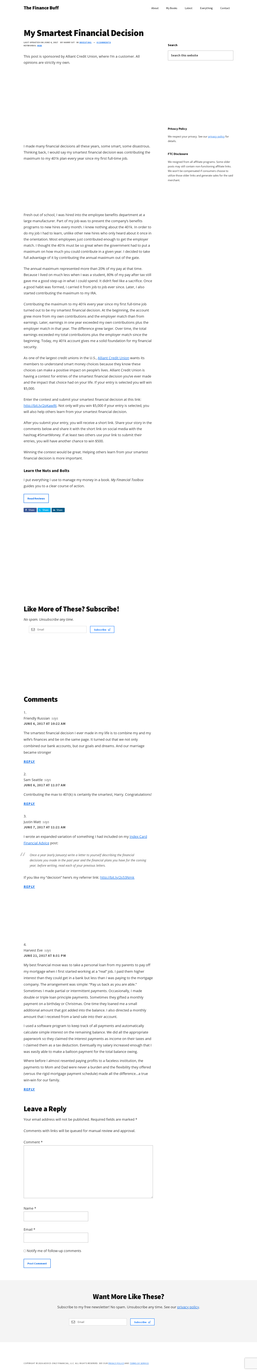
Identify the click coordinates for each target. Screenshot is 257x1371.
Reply (29, 761)
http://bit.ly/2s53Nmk (117, 877)
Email (29, 1229)
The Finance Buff (41, 8)
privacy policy (216, 136)
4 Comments (104, 42)
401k (39, 45)
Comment (33, 1142)
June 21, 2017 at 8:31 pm (45, 955)
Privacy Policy (116, 1363)
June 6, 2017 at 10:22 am (45, 723)
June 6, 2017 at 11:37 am (45, 785)
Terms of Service (139, 1363)
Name (30, 1208)
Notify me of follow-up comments (53, 1250)
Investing (85, 42)
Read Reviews (36, 498)
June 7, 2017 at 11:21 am (45, 827)
